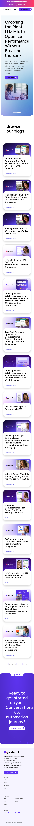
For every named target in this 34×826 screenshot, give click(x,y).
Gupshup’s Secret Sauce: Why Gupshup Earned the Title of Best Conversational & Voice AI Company (17, 609)
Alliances (6, 788)
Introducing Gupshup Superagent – (17, 1)
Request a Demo (24, 9)
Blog (5, 801)
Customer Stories (19, 798)
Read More (10, 87)
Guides (16, 801)
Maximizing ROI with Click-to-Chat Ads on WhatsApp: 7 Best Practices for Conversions (15, 645)
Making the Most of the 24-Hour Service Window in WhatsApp (17, 230)
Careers (5, 782)
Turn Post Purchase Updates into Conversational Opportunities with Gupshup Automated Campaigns (15, 338)
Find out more (9, 173)
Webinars (6, 804)
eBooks (5, 798)
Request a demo (16, 728)
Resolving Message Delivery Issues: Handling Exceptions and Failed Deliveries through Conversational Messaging (17, 441)
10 (18, 664)
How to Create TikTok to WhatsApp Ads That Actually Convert (16, 575)
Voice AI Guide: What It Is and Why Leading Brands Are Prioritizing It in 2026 (17, 476)
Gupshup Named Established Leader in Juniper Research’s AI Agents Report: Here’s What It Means (15, 375)
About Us (6, 779)
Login (11, 4)
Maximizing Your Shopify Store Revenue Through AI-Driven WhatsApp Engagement (16, 198)
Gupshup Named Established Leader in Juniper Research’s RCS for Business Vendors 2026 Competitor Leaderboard (16, 299)
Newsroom (6, 785)
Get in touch (10, 772)
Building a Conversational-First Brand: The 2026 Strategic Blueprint (15, 509)
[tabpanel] (17, 64)
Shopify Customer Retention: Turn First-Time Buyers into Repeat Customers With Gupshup (17, 163)
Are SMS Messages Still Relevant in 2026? (16, 407)
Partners (6, 791)
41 (26, 664)
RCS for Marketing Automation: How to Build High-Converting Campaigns (17, 542)
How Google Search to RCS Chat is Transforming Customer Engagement (16, 263)
